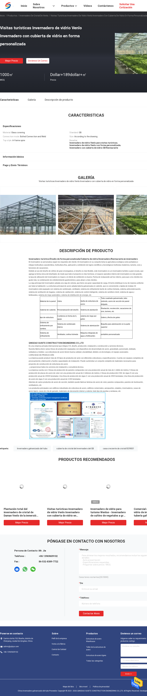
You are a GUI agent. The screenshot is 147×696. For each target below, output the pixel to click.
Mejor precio (11, 60)
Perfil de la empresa (59, 638)
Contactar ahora (91, 613)
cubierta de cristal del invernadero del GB (75, 448)
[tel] (41, 569)
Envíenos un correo (38, 60)
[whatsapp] (25, 569)
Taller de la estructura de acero (96, 648)
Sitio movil (83, 687)
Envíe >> (128, 674)
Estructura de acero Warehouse (93, 640)
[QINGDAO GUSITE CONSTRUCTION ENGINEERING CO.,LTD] (8, 5)
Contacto (55, 655)
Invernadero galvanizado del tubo (32, 448)
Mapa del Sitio (68, 687)
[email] (17, 569)
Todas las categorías (94, 661)
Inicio (2, 15)
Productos (12, 15)
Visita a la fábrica (58, 644)
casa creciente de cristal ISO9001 (118, 448)
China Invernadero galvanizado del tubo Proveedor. (38, 691)
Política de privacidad (101, 687)
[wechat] (33, 569)
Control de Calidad (59, 649)
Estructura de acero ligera (96, 655)
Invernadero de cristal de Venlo (34, 15)
